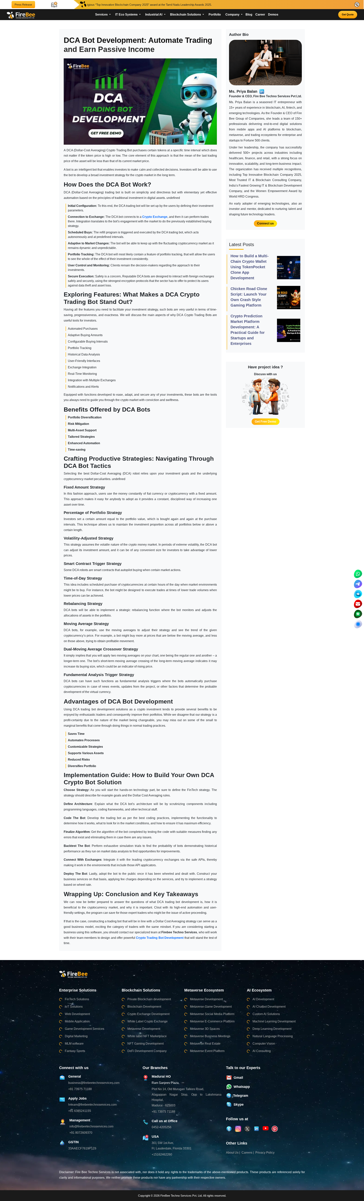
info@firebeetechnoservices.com (91, 1126)
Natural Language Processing (273, 1036)
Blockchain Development (144, 1006)
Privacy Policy (265, 1152)
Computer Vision (264, 1043)
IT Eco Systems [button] (126, 14)
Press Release (23, 4)
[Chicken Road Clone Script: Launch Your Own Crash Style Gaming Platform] (288, 297)
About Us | (233, 1152)
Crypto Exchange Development (148, 1014)
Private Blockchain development (149, 999)
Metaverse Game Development (211, 1006)
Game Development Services (84, 1028)
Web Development (77, 1014)
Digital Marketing (76, 1036)
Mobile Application (77, 1021)
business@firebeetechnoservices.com (93, 1082)
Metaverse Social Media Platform (212, 1014)
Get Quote (348, 14)
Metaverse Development (143, 1028)
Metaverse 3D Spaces (205, 1028)
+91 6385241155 (79, 1110)
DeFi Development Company (147, 1051)
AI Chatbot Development (269, 1006)
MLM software (74, 1043)
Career (260, 14)
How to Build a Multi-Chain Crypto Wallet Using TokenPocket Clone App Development (250, 267)
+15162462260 (162, 1154)
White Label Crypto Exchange (147, 1021)
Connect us (265, 223)
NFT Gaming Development (145, 1043)
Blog (249, 14)
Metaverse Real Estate (205, 1043)
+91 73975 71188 (80, 1089)
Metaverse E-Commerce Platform (212, 1021)
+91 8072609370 (80, 1132)
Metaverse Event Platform (207, 1051)
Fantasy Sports (75, 1051)
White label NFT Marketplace (147, 1036)
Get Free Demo (265, 421)
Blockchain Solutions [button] (186, 14)
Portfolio (215, 14)
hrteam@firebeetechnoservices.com (92, 1104)
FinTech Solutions (77, 999)
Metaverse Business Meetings (210, 1036)
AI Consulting (262, 1051)
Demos (273, 14)
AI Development (263, 999)
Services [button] (101, 14)
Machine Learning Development (274, 1021)
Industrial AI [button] (154, 14)
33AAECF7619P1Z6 (82, 1148)
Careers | (248, 1152)
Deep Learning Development (272, 1028)
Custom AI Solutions (266, 1014)
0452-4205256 (161, 1127)
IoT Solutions (74, 1006)
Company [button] (232, 14)
